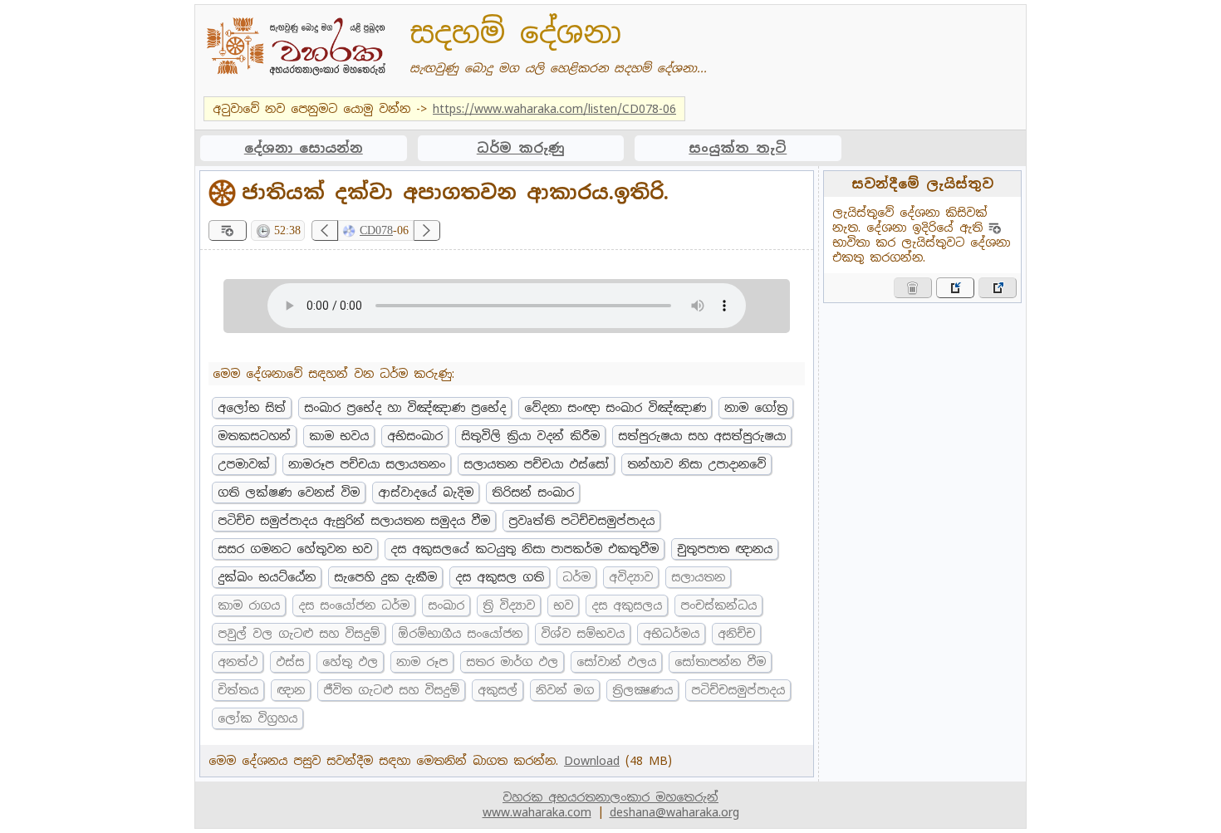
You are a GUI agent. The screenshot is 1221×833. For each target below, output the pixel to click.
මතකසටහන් (254, 436)
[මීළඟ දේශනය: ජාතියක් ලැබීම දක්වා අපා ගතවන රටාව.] (427, 230)
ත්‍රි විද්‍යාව (509, 605)
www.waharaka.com (537, 812)
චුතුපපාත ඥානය (724, 548)
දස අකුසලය (626, 605)
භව (563, 605)
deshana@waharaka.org (674, 812)
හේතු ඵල (350, 661)
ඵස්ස (290, 661)
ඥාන (291, 690)
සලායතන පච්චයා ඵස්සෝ (536, 464)
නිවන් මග (565, 690)
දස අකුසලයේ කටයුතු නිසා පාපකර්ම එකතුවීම (524, 548)
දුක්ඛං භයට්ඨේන (267, 577)
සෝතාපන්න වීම (720, 661)
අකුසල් (497, 690)
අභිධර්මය (671, 633)
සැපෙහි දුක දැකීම (385, 577)
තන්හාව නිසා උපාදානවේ (696, 464)
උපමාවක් (244, 464)
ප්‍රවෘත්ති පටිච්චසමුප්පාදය (581, 520)
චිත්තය (238, 690)
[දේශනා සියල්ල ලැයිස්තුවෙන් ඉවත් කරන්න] (913, 287)
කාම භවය (339, 436)
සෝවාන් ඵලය (616, 661)
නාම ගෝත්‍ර (755, 407)
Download (592, 760)
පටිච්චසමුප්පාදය (738, 690)
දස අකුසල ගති (499, 577)
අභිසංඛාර (415, 436)
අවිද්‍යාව (631, 577)
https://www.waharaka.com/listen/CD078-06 (554, 108)
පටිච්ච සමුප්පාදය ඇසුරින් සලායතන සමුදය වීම (354, 520)
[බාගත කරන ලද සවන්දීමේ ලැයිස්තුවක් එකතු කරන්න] (955, 287)
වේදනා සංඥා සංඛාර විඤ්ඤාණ (615, 407)
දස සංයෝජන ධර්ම (353, 605)
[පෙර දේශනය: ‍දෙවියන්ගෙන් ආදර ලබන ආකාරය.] (324, 230)
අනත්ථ (237, 661)
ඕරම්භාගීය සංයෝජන (460, 633)
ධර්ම (576, 577)
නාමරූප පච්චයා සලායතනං (366, 464)
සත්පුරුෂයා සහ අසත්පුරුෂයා (702, 436)
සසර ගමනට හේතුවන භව (295, 548)
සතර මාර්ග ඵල (512, 661)
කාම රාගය (249, 605)
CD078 (376, 230)
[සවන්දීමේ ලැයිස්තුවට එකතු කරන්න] (227, 230)
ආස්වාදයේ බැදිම (425, 492)
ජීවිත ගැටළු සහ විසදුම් (391, 690)
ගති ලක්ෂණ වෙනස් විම (289, 492)
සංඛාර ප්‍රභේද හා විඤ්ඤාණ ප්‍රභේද (405, 407)
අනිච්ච (736, 633)
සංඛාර (446, 605)
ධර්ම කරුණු (521, 148)
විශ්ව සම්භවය (583, 633)
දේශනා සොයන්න (303, 148)
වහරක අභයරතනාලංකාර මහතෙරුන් (610, 797)
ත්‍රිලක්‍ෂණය (642, 690)
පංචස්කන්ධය (718, 605)
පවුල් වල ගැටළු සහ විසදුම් (299, 633)
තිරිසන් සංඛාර (533, 492)
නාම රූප (422, 661)
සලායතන (698, 577)
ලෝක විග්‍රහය (257, 718)
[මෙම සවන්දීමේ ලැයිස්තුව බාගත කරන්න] (997, 287)
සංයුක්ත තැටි (738, 148)
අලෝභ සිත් (252, 407)
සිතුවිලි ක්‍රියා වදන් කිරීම (530, 436)
